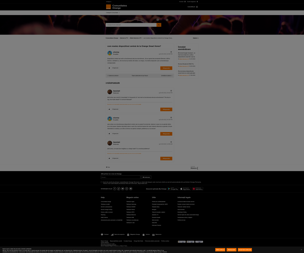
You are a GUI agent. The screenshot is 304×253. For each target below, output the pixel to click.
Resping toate (231, 249)
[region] (152, 250)
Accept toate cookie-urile (245, 249)
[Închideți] (301, 249)
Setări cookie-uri (220, 249)
